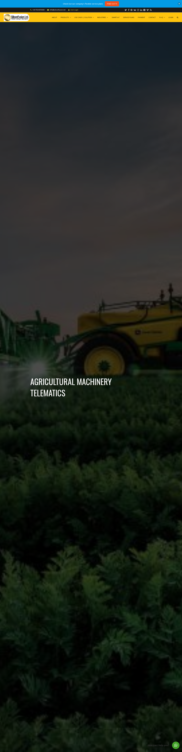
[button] (176, 745)
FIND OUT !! (112, 3)
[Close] (179, 3)
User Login (74, 10)
